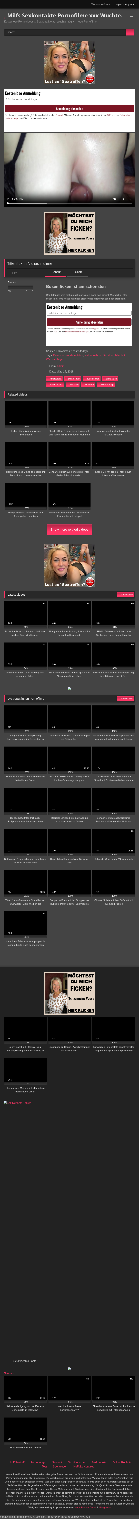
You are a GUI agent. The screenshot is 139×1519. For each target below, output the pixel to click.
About (57, 272)
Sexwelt (57, 1462)
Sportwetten (60, 1466)
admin (60, 366)
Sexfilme (108, 355)
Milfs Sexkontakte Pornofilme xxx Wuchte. (64, 15)
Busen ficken (61, 355)
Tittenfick (120, 355)
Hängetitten (105, 1507)
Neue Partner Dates (85, 1507)
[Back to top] (128, 1509)
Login (118, 4)
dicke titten (76, 355)
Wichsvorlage (54, 359)
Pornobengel (38, 1462)
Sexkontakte (99, 1462)
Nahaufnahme (93, 355)
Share (79, 272)
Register (129, 4)
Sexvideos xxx (76, 1462)
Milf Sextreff (17, 1462)
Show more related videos (69, 529)
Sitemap (9, 1373)
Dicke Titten (74, 378)
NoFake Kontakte (83, 1466)
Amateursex (56, 378)
